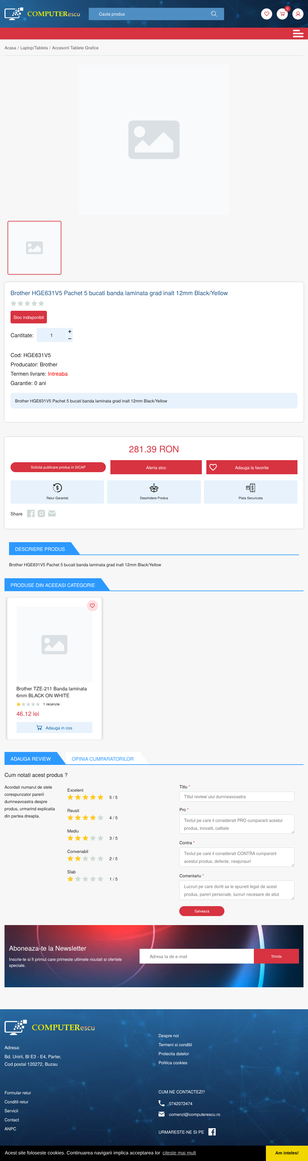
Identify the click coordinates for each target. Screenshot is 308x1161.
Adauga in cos (59, 728)
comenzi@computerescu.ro (194, 1114)
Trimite (276, 956)
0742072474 (180, 1103)
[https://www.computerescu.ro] (49, 1027)
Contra (185, 842)
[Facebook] (31, 515)
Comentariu (190, 875)
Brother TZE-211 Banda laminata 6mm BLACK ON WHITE (52, 692)
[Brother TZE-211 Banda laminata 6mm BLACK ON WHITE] (54, 645)
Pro (182, 809)
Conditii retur (16, 1101)
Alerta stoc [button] (156, 467)
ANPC (10, 1129)
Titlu (183, 787)
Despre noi (169, 1035)
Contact (12, 1120)
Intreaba (58, 373)
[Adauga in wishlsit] (92, 605)
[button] (214, 14)
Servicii (11, 1111)
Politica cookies (173, 1062)
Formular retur (18, 1092)
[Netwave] (42, 14)
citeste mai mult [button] (179, 1153)
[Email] (52, 515)
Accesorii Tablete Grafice (75, 47)
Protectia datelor (174, 1053)
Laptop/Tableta (34, 47)
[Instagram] (41, 515)
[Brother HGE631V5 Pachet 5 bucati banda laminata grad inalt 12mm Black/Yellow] (154, 140)
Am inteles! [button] (287, 1153)
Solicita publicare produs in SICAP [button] (58, 467)
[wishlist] (266, 14)
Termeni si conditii (175, 1044)
